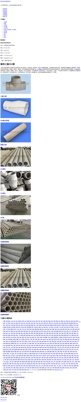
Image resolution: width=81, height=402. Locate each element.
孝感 (59, 353)
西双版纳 (71, 323)
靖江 (12, 345)
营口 (71, 339)
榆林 (68, 329)
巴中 (70, 327)
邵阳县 (55, 349)
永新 (4, 343)
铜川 (58, 329)
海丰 (69, 363)
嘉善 (62, 321)
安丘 (65, 331)
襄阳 (69, 353)
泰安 (67, 335)
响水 (46, 343)
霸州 (30, 347)
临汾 (50, 331)
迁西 (19, 347)
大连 (4, 341)
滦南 (14, 347)
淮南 (20, 369)
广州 (57, 365)
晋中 (42, 331)
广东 (62, 365)
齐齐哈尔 (44, 355)
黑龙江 (54, 355)
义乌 (7, 323)
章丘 (42, 335)
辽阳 (61, 339)
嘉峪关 (23, 361)
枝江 (56, 351)
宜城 (73, 351)
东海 (32, 345)
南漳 (71, 351)
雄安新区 (52, 347)
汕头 (39, 365)
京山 (18, 353)
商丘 (24, 359)
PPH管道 (39, 69)
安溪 (72, 365)
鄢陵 (70, 357)
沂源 (12, 333)
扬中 (29, 345)
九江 (28, 343)
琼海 (78, 359)
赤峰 (4, 339)
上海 (12, 321)
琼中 (68, 359)
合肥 (4, 321)
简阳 (57, 327)
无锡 (76, 345)
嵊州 (30, 321)
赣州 (30, 343)
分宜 (73, 341)
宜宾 (30, 329)
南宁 (59, 363)
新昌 (28, 321)
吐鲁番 (4, 327)
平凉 (44, 361)
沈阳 (7, 341)
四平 (48, 341)
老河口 (4, 353)
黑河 (22, 355)
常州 (73, 345)
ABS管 (5, 31)
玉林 (52, 363)
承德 (78, 347)
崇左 (25, 363)
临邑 (37, 333)
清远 (24, 365)
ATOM (13, 377)
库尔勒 (54, 325)
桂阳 (4, 351)
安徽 (7, 321)
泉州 (35, 367)
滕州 (75, 333)
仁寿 (55, 327)
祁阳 (45, 349)
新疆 (39, 327)
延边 (45, 341)
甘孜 (65, 327)
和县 (61, 367)
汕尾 (12, 365)
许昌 (35, 359)
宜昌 (72, 353)
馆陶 (73, 347)
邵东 (53, 349)
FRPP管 (5, 26)
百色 (39, 363)
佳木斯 (33, 355)
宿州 (15, 369)
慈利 (37, 349)
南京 (78, 345)
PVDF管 (5, 28)
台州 (27, 323)
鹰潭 (7, 343)
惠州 (45, 365)
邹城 (67, 333)
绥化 (37, 355)
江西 (35, 343)
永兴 (75, 349)
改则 (22, 325)
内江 (18, 329)
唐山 (24, 349)
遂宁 (15, 329)
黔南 (79, 361)
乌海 (49, 337)
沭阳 (47, 345)
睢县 (12, 357)
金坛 (63, 343)
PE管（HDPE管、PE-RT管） (10, 29)
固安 (25, 347)
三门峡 (4, 359)
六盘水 (75, 361)
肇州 (4, 355)
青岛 (9, 337)
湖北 (77, 353)
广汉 (60, 327)
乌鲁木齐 (36, 327)
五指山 (7, 361)
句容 (53, 343)
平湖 (39, 321)
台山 (7, 365)
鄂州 (47, 353)
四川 (43, 329)
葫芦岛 (55, 339)
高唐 (27, 333)
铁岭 (52, 339)
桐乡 (69, 321)
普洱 (62, 323)
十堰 (64, 353)
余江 (63, 341)
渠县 (45, 327)
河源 (17, 365)
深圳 (60, 365)
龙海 (7, 367)
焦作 (26, 359)
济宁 (70, 335)
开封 (21, 359)
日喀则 (40, 325)
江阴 (38, 343)
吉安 (23, 343)
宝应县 (73, 343)
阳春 (4, 365)
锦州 (76, 339)
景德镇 (12, 343)
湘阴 (43, 349)
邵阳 (25, 351)
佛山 (52, 365)
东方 (63, 359)
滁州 (8, 369)
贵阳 (10, 363)
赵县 (68, 347)
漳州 (30, 367)
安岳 (62, 327)
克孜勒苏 (70, 325)
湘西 (15, 351)
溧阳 (37, 345)
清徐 (22, 331)
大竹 (50, 327)
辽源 (32, 341)
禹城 (39, 333)
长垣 (50, 357)
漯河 (8, 359)
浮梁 (58, 341)
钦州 (41, 363)
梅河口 (25, 341)
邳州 (17, 345)
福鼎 (75, 365)
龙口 (32, 335)
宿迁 (52, 345)
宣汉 (47, 327)
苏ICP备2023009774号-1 (58, 369)
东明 (52, 333)
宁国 (53, 367)
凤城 (38, 339)
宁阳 (72, 331)
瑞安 (9, 323)
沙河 (12, 347)
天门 (39, 353)
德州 (57, 335)
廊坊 (21, 349)
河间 (43, 347)
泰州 (55, 345)
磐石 (15, 341)
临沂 (75, 335)
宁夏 (31, 339)
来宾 (34, 363)
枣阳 (25, 353)
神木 (56, 329)
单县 (27, 335)
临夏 (26, 361)
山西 (55, 331)
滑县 (47, 357)
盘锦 (68, 339)
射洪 (52, 327)
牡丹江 (40, 355)
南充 (33, 329)
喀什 (19, 327)
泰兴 (22, 345)
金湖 (40, 343)
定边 (46, 329)
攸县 (35, 349)
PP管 (4, 23)
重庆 (9, 321)
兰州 (54, 361)
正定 (65, 347)
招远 (70, 333)
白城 (40, 341)
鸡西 (31, 355)
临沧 (57, 323)
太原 (52, 331)
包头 (7, 339)
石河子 (74, 325)
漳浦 (65, 365)
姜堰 (66, 343)
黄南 (23, 337)
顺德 (77, 363)
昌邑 (67, 331)
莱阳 (32, 333)
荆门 (52, 353)
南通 (68, 345)
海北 (30, 337)
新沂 (24, 345)
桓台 (17, 335)
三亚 (10, 361)
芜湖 (28, 369)
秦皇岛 (15, 349)
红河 (9, 325)
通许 (29, 357)
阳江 (22, 365)
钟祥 (20, 353)
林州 (45, 357)
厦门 (38, 367)
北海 (47, 363)
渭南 (73, 329)
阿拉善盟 (45, 337)
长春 (53, 341)
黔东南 (4, 363)
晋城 (37, 331)
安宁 (47, 323)
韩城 (53, 329)
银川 (28, 339)
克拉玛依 (13, 327)
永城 (14, 357)
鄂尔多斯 (77, 337)
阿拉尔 (66, 325)
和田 (77, 325)
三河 (58, 347)
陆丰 (64, 363)
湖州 (22, 323)
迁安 (63, 347)
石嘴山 (22, 339)
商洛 (61, 329)
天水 (52, 361)
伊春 (20, 355)
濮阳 (19, 359)
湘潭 (33, 351)
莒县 (14, 335)
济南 (7, 337)
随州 (44, 353)
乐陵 (34, 333)
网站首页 (5, 8)
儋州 (50, 359)
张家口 (4, 349)
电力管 (5, 32)
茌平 (60, 333)
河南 (48, 359)
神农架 (33, 353)
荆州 (67, 353)
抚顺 (73, 339)
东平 (70, 331)
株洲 (43, 351)
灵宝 (62, 357)
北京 (17, 321)
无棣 (47, 333)
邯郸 (19, 349)
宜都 (30, 353)
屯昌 (70, 359)
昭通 (67, 323)
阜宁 (48, 343)
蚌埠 (25, 369)
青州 (7, 335)
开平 (67, 363)
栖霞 (75, 331)
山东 (12, 337)
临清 (62, 333)
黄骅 (40, 347)
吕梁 (32, 331)
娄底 (18, 351)
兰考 (32, 357)
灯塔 (41, 339)
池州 (66, 367)
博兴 (55, 333)
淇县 (72, 355)
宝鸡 (76, 329)
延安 (66, 329)
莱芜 (45, 335)
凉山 (77, 327)
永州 (20, 351)
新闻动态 (5, 11)
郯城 (14, 333)
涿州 (46, 347)
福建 (43, 367)
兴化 (27, 345)
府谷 (51, 329)
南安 (9, 367)
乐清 (12, 323)
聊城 (65, 335)
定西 (34, 361)
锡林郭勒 (56, 337)
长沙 (46, 351)
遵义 (8, 363)
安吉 (52, 321)
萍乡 (18, 343)
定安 (60, 359)
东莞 (55, 365)
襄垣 (12, 331)
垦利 (39, 335)
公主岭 (29, 341)
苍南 (49, 321)
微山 (42, 333)
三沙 (4, 361)
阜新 (50, 339)
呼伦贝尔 (70, 337)
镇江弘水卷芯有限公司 (6, 1)
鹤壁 (77, 357)
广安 (7, 329)
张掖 (39, 361)
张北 (70, 347)
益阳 (40, 351)
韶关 (19, 365)
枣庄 (60, 335)
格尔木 (14, 337)
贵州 (13, 363)
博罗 (72, 363)
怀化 (23, 351)
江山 (25, 321)
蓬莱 (9, 335)
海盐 (36, 321)
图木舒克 (59, 325)
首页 (2, 60)
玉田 (17, 347)
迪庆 (55, 323)
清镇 (59, 361)
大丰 (45, 345)
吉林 (50, 341)
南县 (48, 349)
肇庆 (34, 365)
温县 (37, 357)
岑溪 (15, 363)
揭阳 (29, 365)
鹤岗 (25, 355)
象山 (74, 321)
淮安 (61, 345)
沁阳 (42, 357)
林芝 (34, 325)
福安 (77, 365)
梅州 (27, 365)
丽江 (4, 325)
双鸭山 (27, 355)
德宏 (65, 323)
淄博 (72, 335)
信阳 (14, 359)
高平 (17, 331)
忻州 (29, 331)
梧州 (49, 363)
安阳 (29, 359)
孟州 (39, 357)
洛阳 (43, 359)
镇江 (50, 345)
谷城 (76, 351)
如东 (19, 345)
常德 (38, 351)
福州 (40, 367)
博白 (18, 363)
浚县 (70, 355)
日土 (24, 325)
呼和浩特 (10, 339)
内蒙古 (14, 339)
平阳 (23, 321)
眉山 (9, 329)
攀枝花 (12, 329)
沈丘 (4, 357)
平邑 (17, 333)
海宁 (59, 321)
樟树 (68, 341)
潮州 (9, 365)
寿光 (34, 335)
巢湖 (63, 367)
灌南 (71, 343)
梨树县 (12, 341)
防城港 (28, 363)
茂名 (32, 365)
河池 (36, 363)
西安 (4, 331)
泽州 (14, 331)
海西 (33, 337)
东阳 (54, 321)
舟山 (14, 323)
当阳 (58, 351)
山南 (37, 325)
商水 (75, 355)
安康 (63, 329)
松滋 (13, 353)
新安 (27, 357)
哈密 (17, 327)
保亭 (55, 359)
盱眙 (43, 343)
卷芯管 (5, 22)
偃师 (52, 357)
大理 (12, 325)
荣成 (4, 335)
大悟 (63, 351)
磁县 (35, 347)
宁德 (28, 367)
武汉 (74, 353)
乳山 (77, 333)
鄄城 (57, 331)
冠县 (19, 333)
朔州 (27, 331)
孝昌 (61, 351)
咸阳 (78, 329)
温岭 (72, 321)
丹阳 (77, 343)
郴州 (28, 351)
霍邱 (58, 367)
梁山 (7, 333)
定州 (75, 347)
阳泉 (34, 331)
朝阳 (66, 339)
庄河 (47, 339)
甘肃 (57, 361)
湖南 (48, 351)
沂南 (77, 331)
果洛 (28, 337)
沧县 (38, 347)
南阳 (37, 359)
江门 (42, 365)
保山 (60, 323)
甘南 (20, 361)
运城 (45, 331)
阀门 (4, 34)
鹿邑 (9, 357)
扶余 (23, 341)
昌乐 (62, 331)
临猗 (24, 331)
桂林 (54, 363)
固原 (17, 339)
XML (4, 377)
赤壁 (8, 353)
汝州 (57, 357)
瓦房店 (44, 339)
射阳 (51, 343)
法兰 (4, 35)
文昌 (75, 359)
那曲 (29, 325)
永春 (70, 365)
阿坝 (67, 327)
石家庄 (29, 349)
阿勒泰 (51, 325)
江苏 (7, 347)
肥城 (24, 335)
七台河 (16, 355)
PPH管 (5, 25)
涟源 (61, 349)
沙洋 (15, 353)
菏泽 (50, 335)
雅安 (72, 327)
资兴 (77, 349)
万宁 (73, 359)
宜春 (25, 343)
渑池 (7, 357)
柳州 (57, 363)
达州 (20, 329)
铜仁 (70, 361)
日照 (55, 335)
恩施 (54, 353)
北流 (20, 363)
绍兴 (24, 323)
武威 (36, 361)
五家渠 (62, 325)
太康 (77, 355)
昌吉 (32, 327)
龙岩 (20, 367)
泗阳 (56, 343)
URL (2, 377)
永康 (44, 321)
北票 (36, 339)
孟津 (22, 357)
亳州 (71, 367)
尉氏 (34, 357)
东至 (48, 367)
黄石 (62, 353)
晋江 (12, 367)
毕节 (73, 361)
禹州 (67, 357)
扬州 (66, 345)
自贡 (28, 329)
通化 (37, 341)
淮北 (10, 369)
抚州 (15, 343)
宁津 (29, 333)
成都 (40, 329)
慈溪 (67, 321)
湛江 (37, 365)
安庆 (18, 369)
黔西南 (64, 361)
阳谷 (22, 333)
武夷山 (17, 367)
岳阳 (30, 351)
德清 (57, 321)
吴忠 (26, 339)
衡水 (8, 349)
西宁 (35, 337)
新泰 (72, 333)
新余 (9, 343)
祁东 (70, 349)
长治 (39, 331)
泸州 (23, 329)
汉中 (71, 329)
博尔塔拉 (9, 327)
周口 (16, 359)
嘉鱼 (53, 351)
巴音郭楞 (29, 327)
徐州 (71, 345)
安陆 (66, 351)
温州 (34, 323)
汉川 (28, 353)
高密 (22, 335)
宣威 (45, 323)
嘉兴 (29, 323)
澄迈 (58, 359)
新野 (57, 355)
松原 (43, 341)
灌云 (68, 343)
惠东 (74, 363)
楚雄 (74, 323)
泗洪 (58, 343)
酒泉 (41, 361)
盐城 (63, 345)
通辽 (74, 337)
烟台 (4, 337)
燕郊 (48, 347)
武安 (55, 347)
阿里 (27, 325)
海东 (25, 337)
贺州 (31, 363)
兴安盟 (51, 337)
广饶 (19, 335)
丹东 (63, 339)
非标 (4, 37)
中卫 (20, 339)
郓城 (57, 333)
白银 (49, 361)
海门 (34, 345)
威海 (62, 335)
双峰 (59, 349)
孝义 (9, 331)
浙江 (42, 323)
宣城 (73, 367)
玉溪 (7, 325)
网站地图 (17, 377)
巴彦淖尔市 (65, 337)
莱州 (12, 335)
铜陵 (76, 367)
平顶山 (31, 359)
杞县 (60, 357)
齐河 (45, 333)
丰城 (70, 341)
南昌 (33, 343)
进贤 (75, 341)
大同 (47, 331)
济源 (75, 357)
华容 (40, 349)
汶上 (9, 333)
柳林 (19, 331)
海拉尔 (41, 337)
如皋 (42, 345)
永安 (67, 365)
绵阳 (38, 329)
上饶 (20, 343)
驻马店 (10, 359)
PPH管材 (76, 69)
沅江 (50, 349)
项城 (55, 357)
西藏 (46, 325)
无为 (46, 367)
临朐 (60, 331)
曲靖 (14, 325)
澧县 (7, 351)
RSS (11, 377)
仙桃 (36, 353)
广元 (75, 327)
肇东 (7, 355)
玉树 (20, 337)
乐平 (78, 341)
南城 (60, 341)
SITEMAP (7, 377)
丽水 (19, 323)
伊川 (24, 357)
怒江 (52, 323)
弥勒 (50, 323)
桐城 (56, 367)
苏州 (4, 347)
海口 (13, 361)
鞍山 (78, 339)
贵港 (44, 363)
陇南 (29, 361)
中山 (50, 365)
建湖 (9, 345)
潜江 (41, 353)
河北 (32, 349)
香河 (28, 347)
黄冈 (57, 353)
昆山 (61, 343)
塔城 (48, 325)
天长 (51, 367)
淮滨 (62, 355)
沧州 (13, 349)
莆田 (33, 367)
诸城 (37, 335)
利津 (4, 333)
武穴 (23, 353)
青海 (38, 337)
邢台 (10, 349)
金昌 (31, 361)
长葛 (65, 357)
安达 (9, 355)
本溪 (58, 339)
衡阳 (35, 351)
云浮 (14, 365)
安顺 (68, 361)
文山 (77, 323)
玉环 (41, 321)
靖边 (48, 329)
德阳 (35, 329)
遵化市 (22, 347)
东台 (4, 345)
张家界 (12, 351)
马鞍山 (4, 369)
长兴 (64, 321)
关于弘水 (5, 10)
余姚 (4, 323)
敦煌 (18, 361)
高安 (65, 341)
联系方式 (5, 16)
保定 (26, 349)
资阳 (4, 329)
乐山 (25, 329)
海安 (7, 345)
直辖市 (19, 321)
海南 (18, 337)
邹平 (65, 333)
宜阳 (19, 357)
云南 (19, 325)
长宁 (42, 327)
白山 (35, 341)
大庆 (48, 355)
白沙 (53, 359)
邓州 (60, 355)
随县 (51, 351)
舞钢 (17, 357)
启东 (39, 345)
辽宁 (9, 341)
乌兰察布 (60, 337)
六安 (13, 369)
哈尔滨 (50, 355)
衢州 (17, 323)
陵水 (65, 359)
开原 (33, 339)
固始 (65, 355)
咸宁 (49, 353)
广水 (10, 353)
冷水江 (64, 349)
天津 (14, 321)
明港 (72, 357)
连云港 (57, 345)
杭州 (39, 323)
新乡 (40, 359)
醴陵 (9, 351)
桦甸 (18, 341)
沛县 (14, 345)
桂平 (23, 363)
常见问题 (5, 14)
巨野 (50, 333)
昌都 (32, 325)
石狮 (14, 367)
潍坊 (77, 335)
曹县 (29, 335)
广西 (62, 363)
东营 (52, 335)
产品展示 (5, 13)
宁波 (37, 323)
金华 (32, 323)
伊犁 (25, 327)
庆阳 (47, 361)
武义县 (33, 321)
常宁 (72, 349)
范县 (67, 355)
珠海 (47, 365)
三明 (25, 367)
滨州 (47, 335)
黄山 (68, 367)
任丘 (60, 347)
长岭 (20, 341)
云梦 (68, 351)
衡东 (67, 349)
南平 (23, 367)
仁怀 (62, 361)
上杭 (4, 367)
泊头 (9, 347)
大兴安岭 (13, 355)
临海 (47, 321)
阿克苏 (22, 327)
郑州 (45, 359)
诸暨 (77, 321)
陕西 (7, 331)
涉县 (33, 347)
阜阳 (23, 369)
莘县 (24, 333)
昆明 (17, 325)
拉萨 (43, 325)
